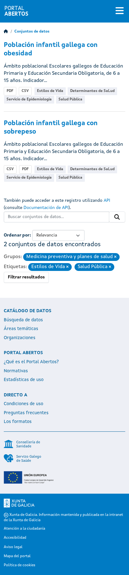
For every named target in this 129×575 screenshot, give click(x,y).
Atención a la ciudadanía (24, 529)
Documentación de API (46, 208)
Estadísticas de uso (24, 380)
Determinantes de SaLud (92, 91)
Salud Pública (70, 99)
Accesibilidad (15, 538)
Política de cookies (19, 565)
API (107, 200)
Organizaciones (19, 338)
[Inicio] (6, 31)
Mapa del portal (17, 556)
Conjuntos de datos (31, 31)
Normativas (16, 371)
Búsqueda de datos (23, 320)
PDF (10, 91)
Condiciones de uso (23, 404)
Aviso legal (13, 547)
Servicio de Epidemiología (29, 99)
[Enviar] (117, 217)
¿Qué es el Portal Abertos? (31, 362)
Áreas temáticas (21, 329)
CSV (25, 91)
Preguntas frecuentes (26, 413)
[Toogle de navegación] (119, 11)
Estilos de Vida (50, 91)
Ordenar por (17, 235)
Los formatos (18, 422)
